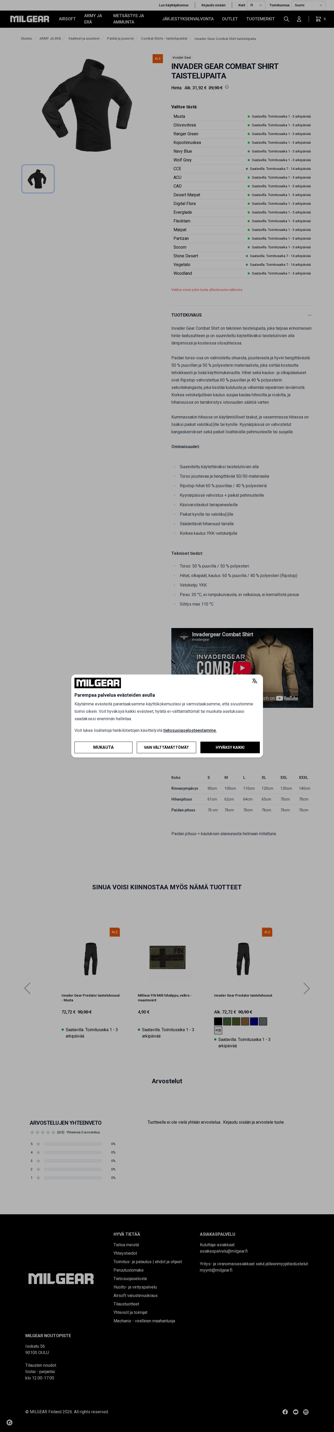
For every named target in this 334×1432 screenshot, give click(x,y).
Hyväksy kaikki (230, 747)
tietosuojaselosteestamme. (190, 730)
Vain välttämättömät (166, 747)
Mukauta (103, 747)
